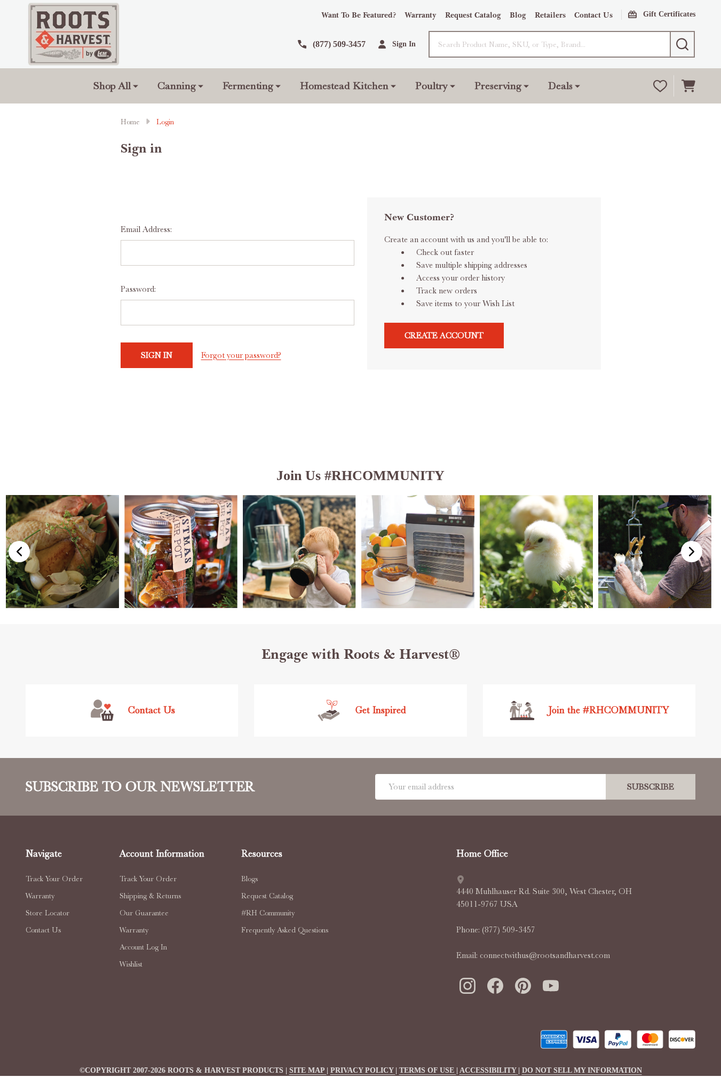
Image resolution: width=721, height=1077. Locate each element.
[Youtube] (550, 985)
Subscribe (650, 787)
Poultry (431, 85)
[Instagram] (467, 985)
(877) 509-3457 (508, 930)
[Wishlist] (660, 86)
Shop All (112, 85)
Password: (138, 289)
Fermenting (248, 85)
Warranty (421, 15)
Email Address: (146, 229)
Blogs (249, 878)
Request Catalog (473, 15)
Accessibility (488, 1070)
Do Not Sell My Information (582, 1070)
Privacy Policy (362, 1070)
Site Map (308, 1070)
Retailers (550, 15)
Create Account (444, 335)
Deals (560, 85)
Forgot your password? (241, 355)
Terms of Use (427, 1070)
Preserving (497, 85)
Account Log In (143, 947)
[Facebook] (494, 985)
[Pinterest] (522, 985)
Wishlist (131, 964)
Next (691, 551)
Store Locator (47, 912)
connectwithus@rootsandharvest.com (545, 955)
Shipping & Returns (150, 895)
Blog (518, 15)
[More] (135, 86)
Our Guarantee (144, 912)
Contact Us (593, 15)
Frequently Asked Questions (284, 930)
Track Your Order (54, 878)
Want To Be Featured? (358, 15)
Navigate (44, 853)
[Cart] (688, 86)
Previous (19, 551)
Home (130, 121)
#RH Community (268, 912)
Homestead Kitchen (344, 85)
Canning (176, 85)
